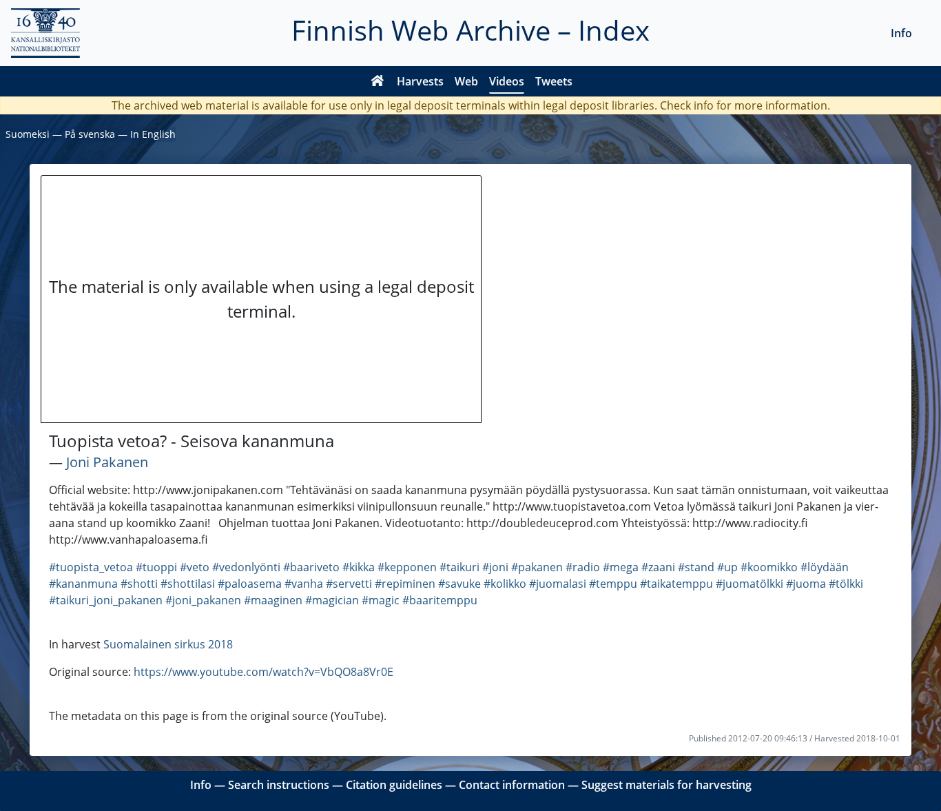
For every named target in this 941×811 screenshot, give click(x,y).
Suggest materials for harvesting (666, 784)
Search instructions (278, 784)
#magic (381, 600)
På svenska (90, 134)
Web (466, 81)
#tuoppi (156, 567)
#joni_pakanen (203, 600)
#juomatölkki (749, 583)
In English (153, 134)
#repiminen (405, 583)
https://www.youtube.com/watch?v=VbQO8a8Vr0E (263, 671)
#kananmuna (83, 583)
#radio (583, 567)
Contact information (512, 784)
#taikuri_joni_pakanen (106, 600)
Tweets (553, 81)
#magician (332, 600)
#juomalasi (557, 583)
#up (727, 567)
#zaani (658, 567)
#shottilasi (188, 583)
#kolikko (505, 583)
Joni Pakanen (107, 462)
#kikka (358, 567)
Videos (506, 81)
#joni (495, 567)
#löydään (824, 567)
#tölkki (846, 583)
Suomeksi (28, 134)
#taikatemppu (676, 583)
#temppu (613, 583)
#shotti (139, 583)
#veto (194, 567)
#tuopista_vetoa (91, 567)
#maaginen (273, 600)
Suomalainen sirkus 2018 (168, 644)
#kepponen (407, 567)
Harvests (420, 81)
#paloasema (250, 583)
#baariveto (311, 567)
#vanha (304, 583)
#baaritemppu (439, 600)
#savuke (459, 583)
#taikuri (459, 567)
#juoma (806, 583)
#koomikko (769, 567)
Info (901, 33)
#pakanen (537, 567)
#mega (621, 567)
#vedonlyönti (246, 567)
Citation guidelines (394, 784)
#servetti (349, 583)
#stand (696, 567)
